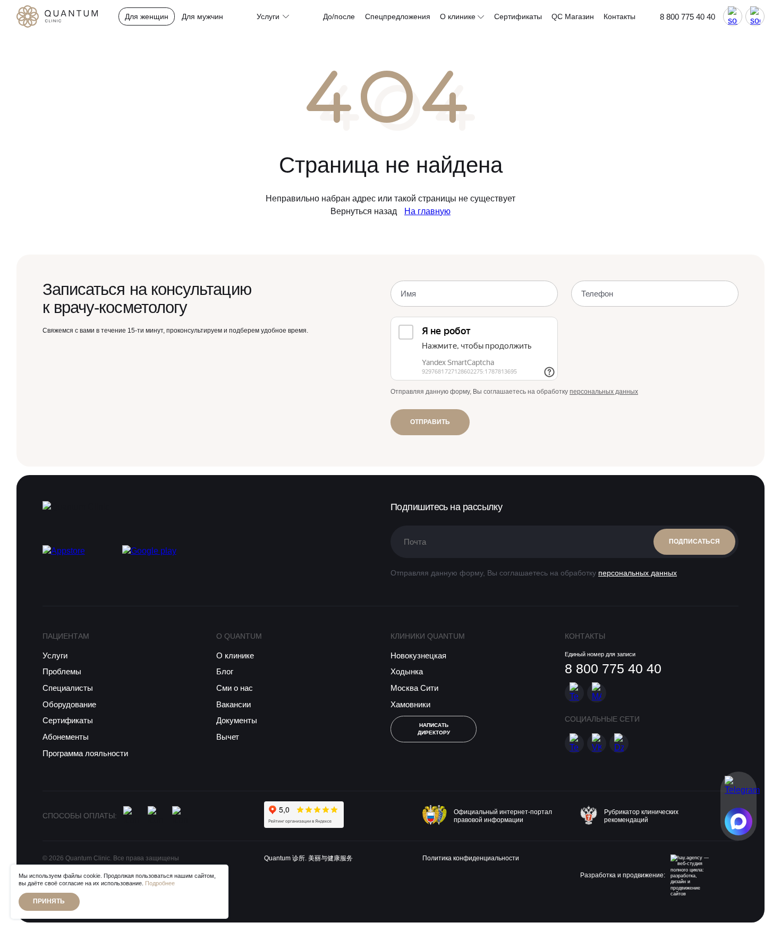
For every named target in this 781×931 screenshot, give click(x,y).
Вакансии (233, 704)
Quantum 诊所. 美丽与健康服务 (308, 858)
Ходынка (406, 671)
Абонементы (66, 736)
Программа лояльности (85, 753)
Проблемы (62, 671)
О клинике (459, 16)
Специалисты (68, 687)
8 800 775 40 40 (687, 16)
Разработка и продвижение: (622, 875)
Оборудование (69, 704)
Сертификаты (518, 16)
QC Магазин (572, 16)
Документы (236, 720)
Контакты (619, 16)
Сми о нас (234, 687)
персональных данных (604, 391)
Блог (224, 671)
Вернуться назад (363, 211)
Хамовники (410, 704)
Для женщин (146, 16)
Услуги (55, 655)
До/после (339, 16)
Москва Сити (414, 687)
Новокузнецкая (418, 655)
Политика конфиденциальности (470, 858)
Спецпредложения (397, 16)
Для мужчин (202, 16)
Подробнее (160, 883)
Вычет (227, 736)
